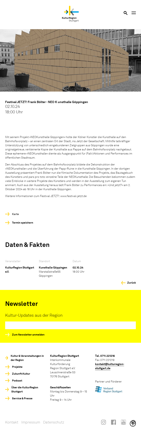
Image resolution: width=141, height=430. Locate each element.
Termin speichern (22, 222)
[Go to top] (70, 424)
